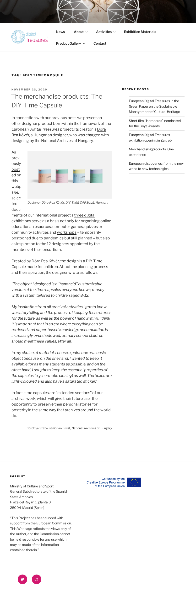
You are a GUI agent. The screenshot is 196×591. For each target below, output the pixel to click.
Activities (104, 32)
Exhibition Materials (140, 32)
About (79, 32)
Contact (99, 43)
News (60, 32)
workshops (66, 232)
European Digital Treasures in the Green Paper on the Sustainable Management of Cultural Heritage (154, 106)
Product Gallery (68, 43)
